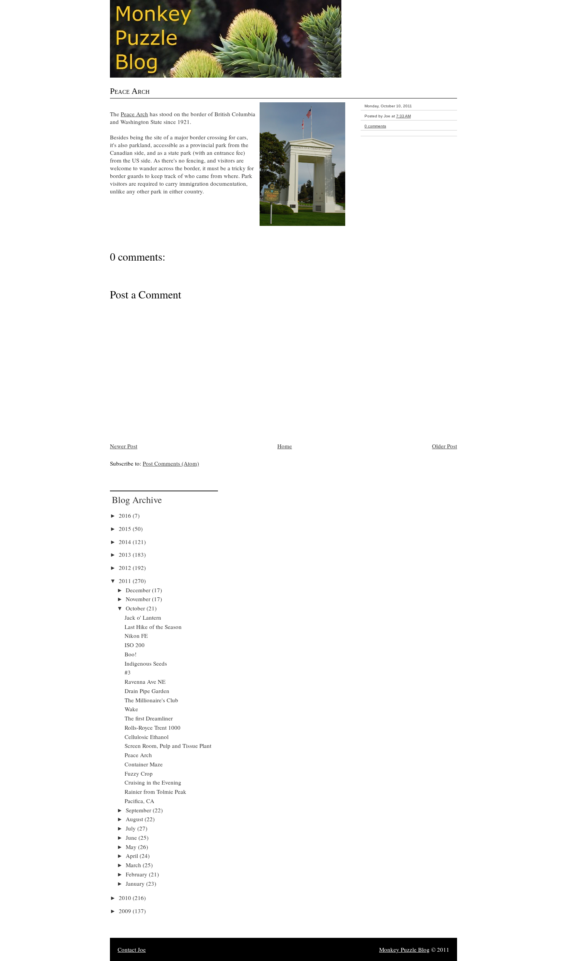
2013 (126, 554)
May (132, 847)
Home (284, 446)
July (131, 828)
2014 (126, 542)
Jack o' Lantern (143, 617)
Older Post (444, 446)
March (134, 865)
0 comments (375, 126)
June (132, 837)
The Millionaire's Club (151, 700)
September (139, 810)
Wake (131, 709)
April (133, 855)
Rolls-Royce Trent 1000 (153, 727)
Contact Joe (132, 949)
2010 (126, 898)
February (137, 874)
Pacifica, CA (139, 801)
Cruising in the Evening (153, 782)
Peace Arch (130, 91)
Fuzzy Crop (139, 773)
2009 (126, 911)
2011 (126, 581)
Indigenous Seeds (146, 663)
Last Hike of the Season (153, 626)
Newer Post (123, 446)
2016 (126, 515)
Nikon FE (136, 635)
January (136, 883)
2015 (126, 528)
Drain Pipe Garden (147, 691)
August (135, 819)
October (136, 608)
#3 (128, 672)
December (139, 590)
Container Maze (144, 764)
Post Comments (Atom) (171, 463)
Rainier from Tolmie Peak (155, 791)
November (139, 599)
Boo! (131, 654)
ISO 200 (135, 645)
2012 (126, 567)
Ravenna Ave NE (145, 681)
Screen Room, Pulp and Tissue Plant (168, 745)
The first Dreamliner (149, 718)
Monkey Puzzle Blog (404, 949)
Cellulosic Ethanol (147, 737)
